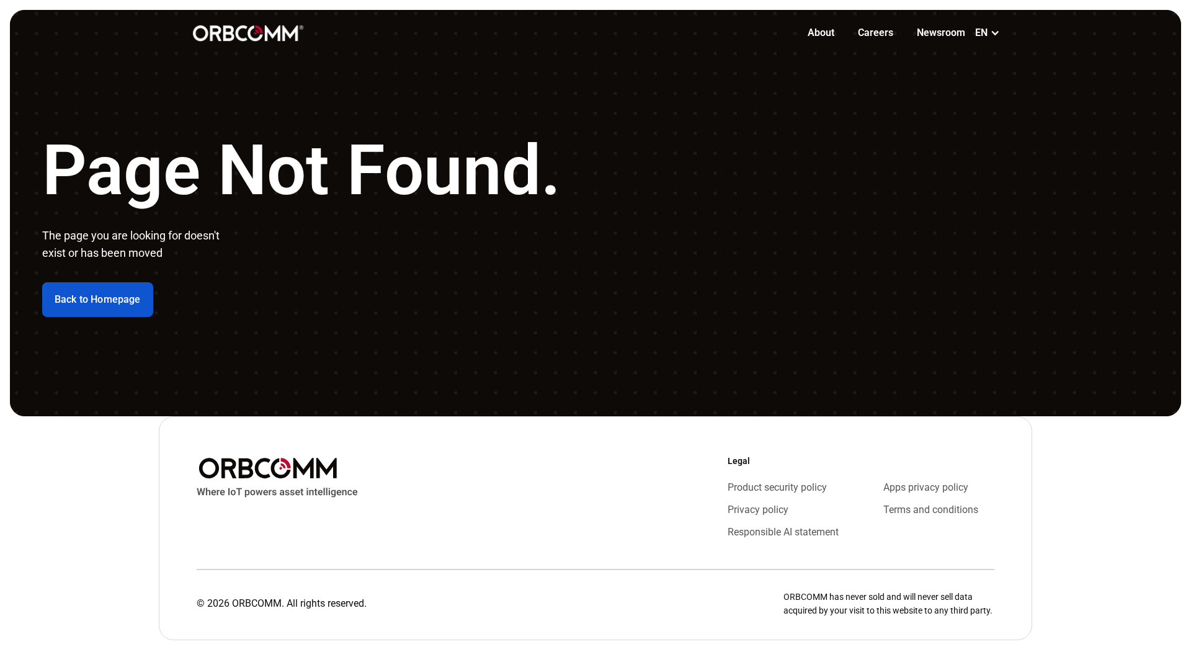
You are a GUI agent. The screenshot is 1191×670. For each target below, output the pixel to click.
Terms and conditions (930, 510)
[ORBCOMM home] (248, 33)
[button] (987, 32)
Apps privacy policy (925, 487)
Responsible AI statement (783, 532)
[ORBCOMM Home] (277, 497)
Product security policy (777, 487)
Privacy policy (758, 510)
